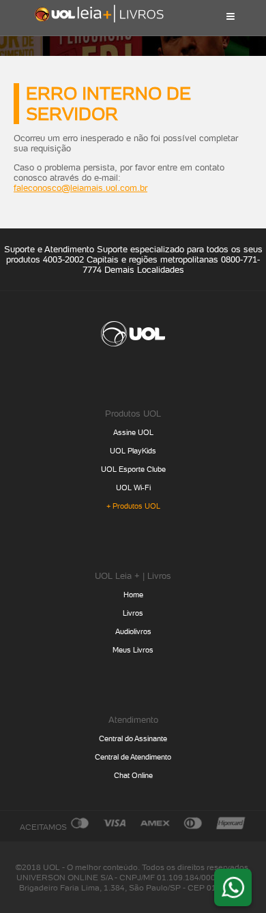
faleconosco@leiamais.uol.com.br (80, 188)
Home (133, 594)
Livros (133, 613)
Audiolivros (133, 631)
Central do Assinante (133, 738)
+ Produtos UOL (133, 506)
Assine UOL (133, 432)
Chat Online (133, 775)
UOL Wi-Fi (133, 487)
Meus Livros (133, 650)
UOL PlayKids (133, 451)
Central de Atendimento (133, 757)
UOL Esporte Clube (133, 469)
